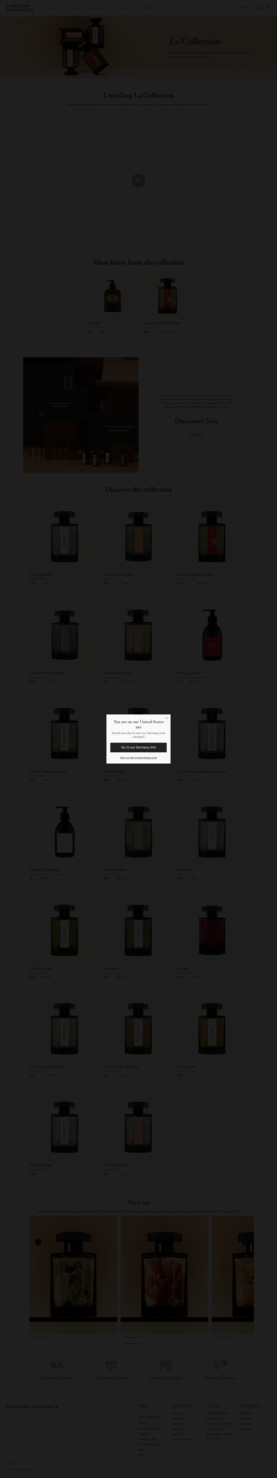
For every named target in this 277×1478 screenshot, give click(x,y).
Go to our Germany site (138, 747)
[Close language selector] (167, 718)
